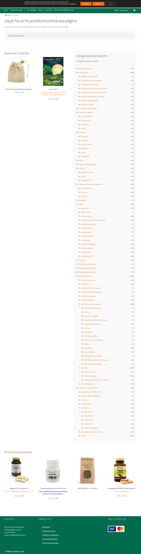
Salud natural (86, 252)
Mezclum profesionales (87, 264)
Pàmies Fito (88, 412)
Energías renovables (88, 224)
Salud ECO (85, 124)
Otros (83, 152)
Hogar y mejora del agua (87, 164)
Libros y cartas (86, 144)
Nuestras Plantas (85, 276)
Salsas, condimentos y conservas (92, 96)
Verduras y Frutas (87, 104)
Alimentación (83, 72)
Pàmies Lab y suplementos (88, 388)
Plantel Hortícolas (88, 300)
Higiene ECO (85, 120)
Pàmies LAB (88, 424)
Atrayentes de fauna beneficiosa (95, 320)
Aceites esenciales (85, 68)
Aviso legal (46, 527)
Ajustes (110, 4)
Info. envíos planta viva (50, 543)
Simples (84, 196)
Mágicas (87, 344)
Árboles (86, 312)
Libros (83, 176)
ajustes (73, 4)
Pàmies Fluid (88, 416)
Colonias (84, 136)
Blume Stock (85, 212)
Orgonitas (85, 148)
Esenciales (85, 284)
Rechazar (98, 4)
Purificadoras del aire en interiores (96, 360)
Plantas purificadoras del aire (91, 292)
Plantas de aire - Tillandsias (91, 288)
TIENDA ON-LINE (16, 10)
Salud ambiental (87, 248)
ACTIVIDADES (32, 10)
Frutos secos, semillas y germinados (94, 88)
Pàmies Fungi (88, 420)
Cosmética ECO (86, 116)
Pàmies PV (85, 408)
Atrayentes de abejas (91, 316)
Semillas (84, 368)
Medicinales (88, 348)
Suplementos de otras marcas (91, 432)
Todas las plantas (87, 384)
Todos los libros (87, 256)
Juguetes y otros (87, 172)
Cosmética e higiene (86, 112)
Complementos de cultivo (88, 108)
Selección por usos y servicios (91, 304)
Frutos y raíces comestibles (93, 340)
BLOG (41, 10)
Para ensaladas (89, 352)
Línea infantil (86, 404)
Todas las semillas (90, 376)
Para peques (85, 240)
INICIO (6, 10)
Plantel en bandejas (88, 296)
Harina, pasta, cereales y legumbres (94, 92)
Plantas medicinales (88, 244)
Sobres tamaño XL (90, 372)
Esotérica (82, 132)
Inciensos (84, 140)
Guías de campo (86, 228)
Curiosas (87, 328)
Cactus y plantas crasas (92, 324)
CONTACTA (48, 10)
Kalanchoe (82, 200)
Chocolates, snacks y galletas (91, 80)
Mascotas (82, 260)
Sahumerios (85, 156)
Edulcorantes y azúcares (89, 84)
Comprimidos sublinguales (90, 396)
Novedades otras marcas (87, 268)
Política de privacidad (49, 539)
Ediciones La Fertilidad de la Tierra (93, 220)
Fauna (81, 160)
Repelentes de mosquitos (93, 364)
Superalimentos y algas (89, 100)
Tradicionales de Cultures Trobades (96, 380)
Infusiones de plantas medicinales (91, 184)
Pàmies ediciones (87, 236)
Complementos (87, 188)
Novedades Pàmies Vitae (87, 272)
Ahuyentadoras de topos (92, 308)
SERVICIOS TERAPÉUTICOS (63, 10)
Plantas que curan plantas (93, 356)
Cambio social (86, 216)
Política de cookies (49, 531)
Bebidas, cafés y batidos (89, 76)
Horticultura (85, 232)
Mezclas (84, 192)
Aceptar (86, 4)
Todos (83, 128)
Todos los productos (91, 428)
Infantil (81, 168)
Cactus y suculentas (88, 280)
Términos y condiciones (50, 535)
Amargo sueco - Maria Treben (91, 392)
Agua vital (84, 208)
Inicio (9, 15)
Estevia (84, 400)
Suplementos (86, 180)
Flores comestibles (91, 336)
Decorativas (88, 332)
